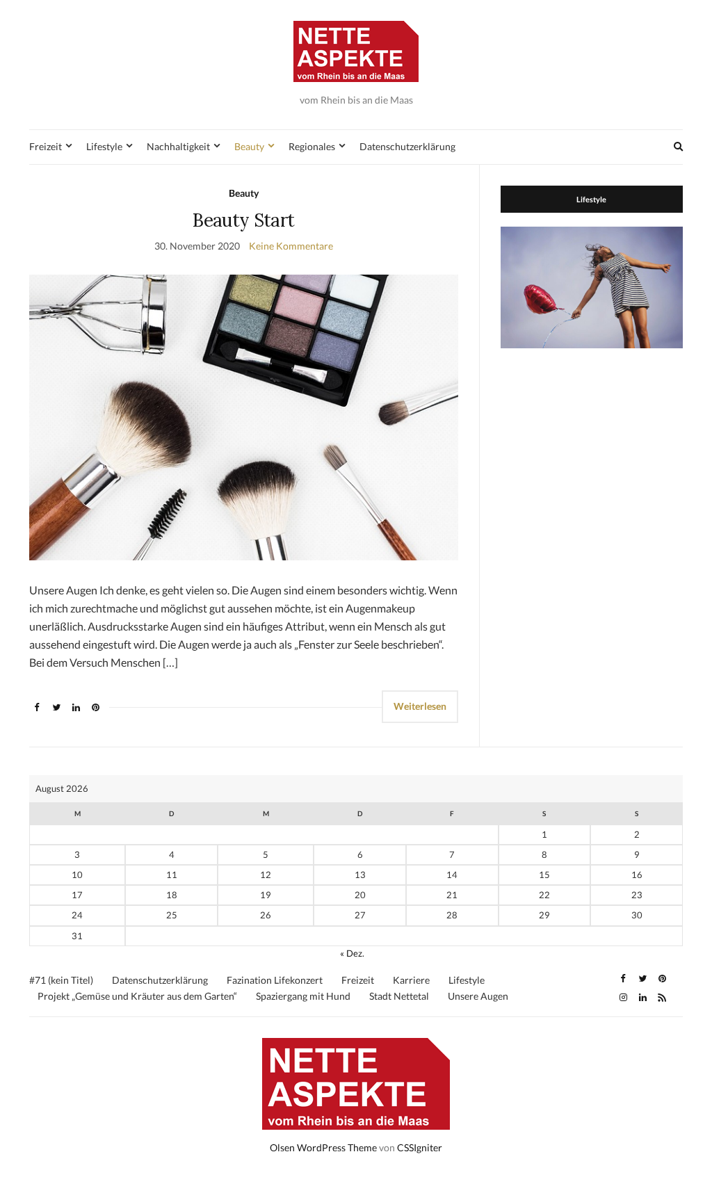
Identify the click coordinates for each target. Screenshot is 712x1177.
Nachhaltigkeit (178, 146)
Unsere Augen (478, 996)
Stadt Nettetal (399, 996)
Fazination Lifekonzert (275, 980)
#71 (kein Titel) (61, 980)
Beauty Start (243, 220)
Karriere (411, 980)
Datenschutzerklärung (407, 146)
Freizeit (45, 146)
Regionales (312, 146)
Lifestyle (104, 146)
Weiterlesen (420, 706)
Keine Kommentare (291, 246)
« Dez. (352, 953)
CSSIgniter (419, 1147)
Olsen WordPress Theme (323, 1147)
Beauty (249, 146)
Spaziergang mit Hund (303, 996)
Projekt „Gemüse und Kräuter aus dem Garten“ (137, 996)
